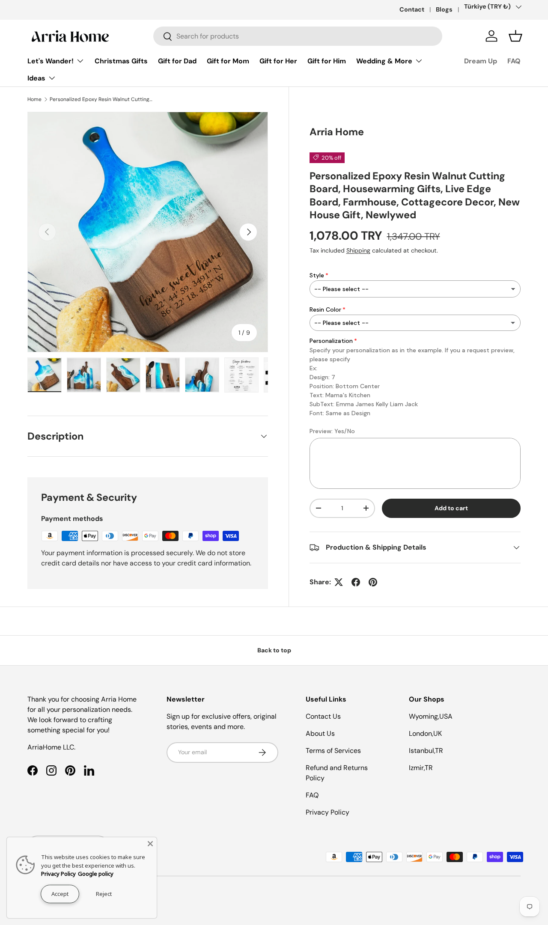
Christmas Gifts (121, 61)
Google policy (95, 873)
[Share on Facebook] (355, 582)
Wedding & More (384, 61)
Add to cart (451, 508)
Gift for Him (326, 61)
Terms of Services (333, 750)
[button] (515, 36)
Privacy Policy (327, 812)
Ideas (36, 78)
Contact (411, 9)
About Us (320, 733)
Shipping (358, 250)
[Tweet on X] (338, 582)
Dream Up (480, 61)
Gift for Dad (177, 61)
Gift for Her (278, 61)
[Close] (150, 843)
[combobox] (297, 36)
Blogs (444, 9)
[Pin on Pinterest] (372, 582)
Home (34, 99)
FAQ (514, 61)
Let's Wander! (50, 61)
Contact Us (323, 716)
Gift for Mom (228, 61)
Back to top (274, 650)
